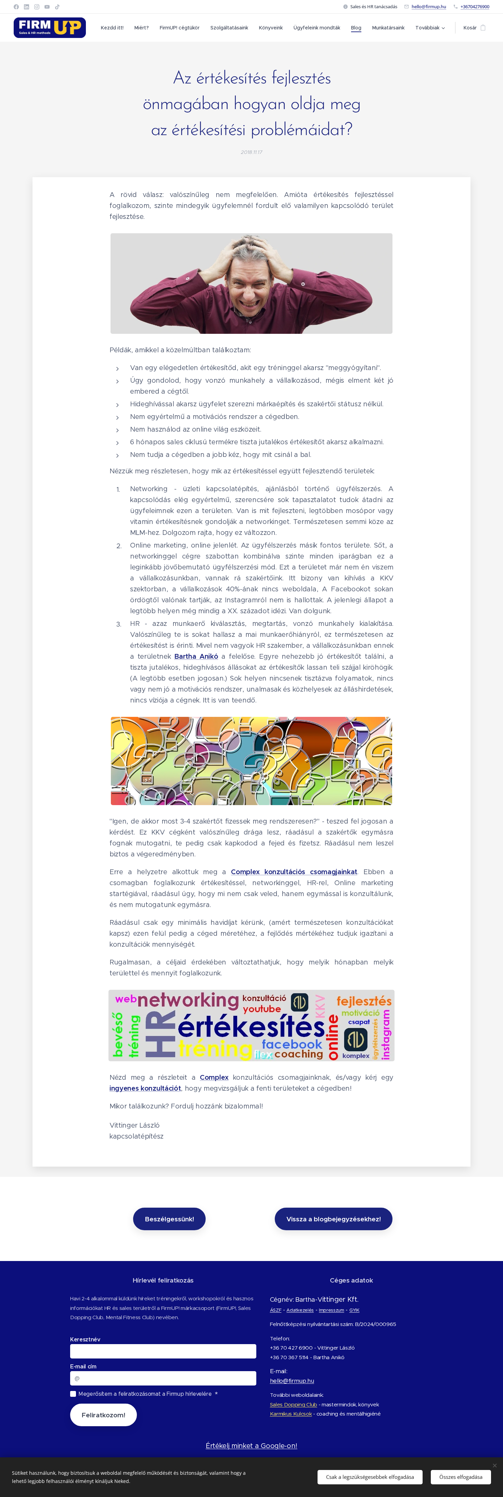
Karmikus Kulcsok (291, 1413)
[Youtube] (47, 7)
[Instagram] (37, 7)
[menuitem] (114, 27)
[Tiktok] (57, 7)
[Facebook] (16, 7)
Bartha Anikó (196, 656)
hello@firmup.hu (429, 6)
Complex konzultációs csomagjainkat (294, 872)
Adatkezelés (299, 1310)
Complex (214, 1077)
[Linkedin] (26, 7)
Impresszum (331, 1310)
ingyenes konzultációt (145, 1088)
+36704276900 (475, 6)
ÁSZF (276, 1310)
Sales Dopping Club (293, 1404)
